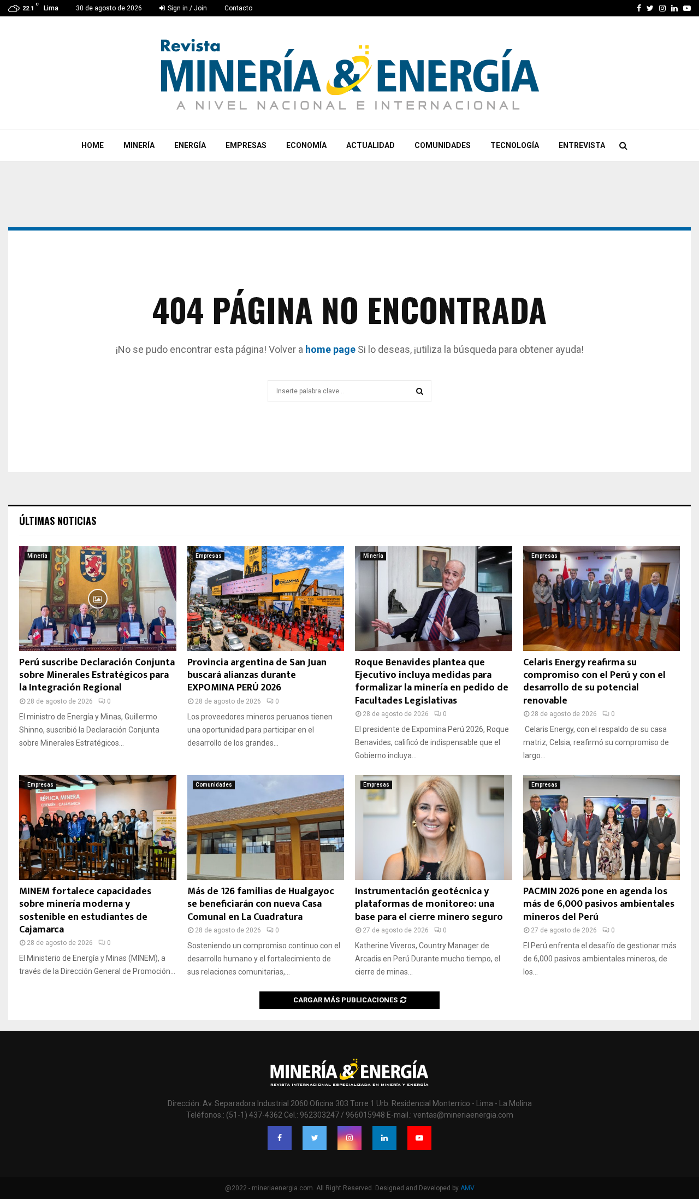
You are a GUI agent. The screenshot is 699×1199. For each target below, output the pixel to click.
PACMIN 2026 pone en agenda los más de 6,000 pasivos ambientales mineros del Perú (598, 904)
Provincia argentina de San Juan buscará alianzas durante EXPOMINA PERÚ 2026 (257, 675)
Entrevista (582, 145)
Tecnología (514, 145)
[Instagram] (349, 1138)
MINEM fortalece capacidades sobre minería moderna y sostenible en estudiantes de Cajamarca (85, 910)
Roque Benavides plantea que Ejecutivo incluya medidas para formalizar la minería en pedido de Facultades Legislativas (431, 681)
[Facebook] (280, 1138)
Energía (190, 145)
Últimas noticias (57, 520)
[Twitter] (315, 1138)
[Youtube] (419, 1138)
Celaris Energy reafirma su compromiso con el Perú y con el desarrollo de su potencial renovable (594, 681)
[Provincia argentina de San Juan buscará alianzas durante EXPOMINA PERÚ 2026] (266, 598)
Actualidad (370, 145)
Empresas (246, 145)
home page (330, 349)
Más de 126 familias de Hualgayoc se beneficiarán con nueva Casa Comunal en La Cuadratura (260, 904)
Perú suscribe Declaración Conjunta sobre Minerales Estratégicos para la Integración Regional (97, 675)
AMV (467, 1188)
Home (92, 145)
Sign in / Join (186, 8)
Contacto (238, 8)
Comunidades (442, 145)
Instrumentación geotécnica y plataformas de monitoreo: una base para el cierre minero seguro (429, 904)
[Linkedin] (384, 1138)
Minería (139, 145)
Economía (306, 145)
